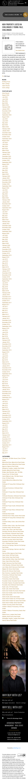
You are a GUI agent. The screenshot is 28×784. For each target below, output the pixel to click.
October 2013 (6, 395)
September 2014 (6, 374)
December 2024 (6, 132)
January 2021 (6, 223)
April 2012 (5, 431)
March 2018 (5, 291)
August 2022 (5, 188)
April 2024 (5, 148)
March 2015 (5, 362)
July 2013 (5, 401)
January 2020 (6, 247)
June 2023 (5, 168)
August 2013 (5, 399)
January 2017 (6, 318)
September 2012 (6, 421)
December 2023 (6, 156)
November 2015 (6, 346)
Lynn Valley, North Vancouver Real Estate (13, 567)
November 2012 (6, 417)
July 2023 (5, 166)
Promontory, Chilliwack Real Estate (11, 575)
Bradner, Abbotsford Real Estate (11, 470)
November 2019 (6, 251)
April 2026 (5, 103)
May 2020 (5, 239)
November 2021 (6, 204)
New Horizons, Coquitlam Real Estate (12, 573)
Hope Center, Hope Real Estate (10, 557)
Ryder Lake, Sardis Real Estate (10, 589)
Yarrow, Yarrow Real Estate (9, 620)
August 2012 (5, 423)
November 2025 (6, 111)
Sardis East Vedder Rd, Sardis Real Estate (13, 591)
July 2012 (5, 425)
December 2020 (6, 225)
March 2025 (5, 127)
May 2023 (5, 170)
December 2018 (6, 273)
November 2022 (6, 182)
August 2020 (5, 233)
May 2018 (5, 287)
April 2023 (5, 172)
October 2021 (6, 206)
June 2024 (5, 144)
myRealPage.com (17, 748)
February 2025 (6, 129)
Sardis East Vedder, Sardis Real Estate (12, 593)
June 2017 (5, 308)
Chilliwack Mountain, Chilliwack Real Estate (14, 496)
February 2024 (6, 152)
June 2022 (5, 192)
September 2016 (6, 326)
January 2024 (6, 154)
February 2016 (6, 340)
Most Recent (5, 93)
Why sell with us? (7, 712)
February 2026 (6, 107)
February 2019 (6, 269)
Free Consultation (7, 715)
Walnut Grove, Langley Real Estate (11, 614)
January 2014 (6, 389)
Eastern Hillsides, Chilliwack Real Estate (13, 535)
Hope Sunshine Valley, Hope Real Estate (13, 559)
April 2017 (5, 312)
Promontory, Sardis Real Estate (10, 579)
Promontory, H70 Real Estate (10, 577)
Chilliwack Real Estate (8, 513)
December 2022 (6, 180)
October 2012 (6, 419)
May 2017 (5, 310)
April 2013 (5, 407)
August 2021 (5, 210)
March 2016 (5, 338)
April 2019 (5, 265)
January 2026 (6, 109)
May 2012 (5, 429)
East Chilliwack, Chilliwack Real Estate (12, 533)
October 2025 (6, 113)
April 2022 (5, 196)
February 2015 (6, 364)
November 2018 (6, 275)
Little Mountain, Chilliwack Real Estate (12, 565)
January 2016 (6, 342)
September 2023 (6, 162)
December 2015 (6, 344)
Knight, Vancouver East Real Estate (11, 563)
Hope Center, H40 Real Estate (10, 555)
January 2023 (6, 178)
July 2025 (5, 119)
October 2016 (6, 324)
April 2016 (5, 336)
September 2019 (6, 255)
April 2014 (5, 383)
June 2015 (5, 356)
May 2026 (5, 101)
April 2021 (5, 217)
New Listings (5, 83)
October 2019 (6, 253)
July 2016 (5, 330)
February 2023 (6, 176)
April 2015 (5, 360)
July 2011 (5, 449)
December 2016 (6, 320)
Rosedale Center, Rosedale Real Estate (13, 581)
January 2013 (6, 413)
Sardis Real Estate (7, 594)
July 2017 (5, 306)
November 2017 (6, 298)
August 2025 (5, 117)
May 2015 (5, 358)
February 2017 (6, 316)
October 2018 (6, 277)
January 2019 (6, 271)
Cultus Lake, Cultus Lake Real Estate (12, 529)
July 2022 (5, 190)
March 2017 (5, 314)
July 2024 (5, 142)
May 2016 (5, 334)
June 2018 (5, 285)
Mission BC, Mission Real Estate (11, 571)
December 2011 (6, 439)
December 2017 (6, 296)
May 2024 (5, 146)
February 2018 (6, 293)
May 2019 (5, 263)
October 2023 (6, 160)
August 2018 (5, 281)
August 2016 (5, 328)
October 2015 (6, 348)
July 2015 (5, 354)
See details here (20, 50)
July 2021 (5, 212)
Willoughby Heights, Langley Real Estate (13, 618)
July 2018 (5, 283)
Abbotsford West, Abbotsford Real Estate (13, 464)
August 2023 (5, 164)
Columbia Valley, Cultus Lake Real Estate (13, 525)
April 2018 (5, 289)
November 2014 (6, 370)
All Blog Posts (6, 81)
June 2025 (5, 121)
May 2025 (5, 123)
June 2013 (5, 403)
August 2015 (5, 352)
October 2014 (6, 372)
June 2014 (5, 379)
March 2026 (5, 105)
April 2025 (5, 125)
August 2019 (5, 257)
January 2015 (6, 366)
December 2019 (6, 249)
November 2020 (6, 227)
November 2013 (6, 393)
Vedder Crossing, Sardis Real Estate (12, 604)
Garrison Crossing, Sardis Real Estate (12, 539)
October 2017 (6, 300)
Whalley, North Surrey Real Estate (11, 616)
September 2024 (6, 138)
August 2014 (5, 376)
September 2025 (6, 115)
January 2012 (6, 437)
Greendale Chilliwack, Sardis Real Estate (13, 541)
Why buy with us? (7, 700)
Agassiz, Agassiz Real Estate (10, 466)
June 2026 (5, 99)
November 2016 (6, 322)
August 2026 (5, 95)
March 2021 (5, 219)
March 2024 (5, 150)
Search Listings (21, 703)
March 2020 (5, 243)
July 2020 (5, 235)
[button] (7, 700)
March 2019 (5, 267)
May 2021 (5, 215)
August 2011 (5, 447)
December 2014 (6, 368)
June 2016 (5, 332)
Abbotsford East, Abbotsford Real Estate (13, 462)
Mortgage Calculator (8, 703)
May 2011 (5, 453)
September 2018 (6, 279)
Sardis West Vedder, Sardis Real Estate (13, 602)
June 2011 (5, 451)
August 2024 (5, 140)
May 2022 (5, 194)
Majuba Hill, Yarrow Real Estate (10, 569)
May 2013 (5, 405)
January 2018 (6, 294)
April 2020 (5, 241)
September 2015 (6, 350)
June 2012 (5, 427)
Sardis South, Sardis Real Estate (11, 596)
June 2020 (5, 237)
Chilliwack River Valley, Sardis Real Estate (13, 515)
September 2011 (6, 445)
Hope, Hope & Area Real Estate (10, 561)
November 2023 (6, 158)
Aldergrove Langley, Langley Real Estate (13, 468)
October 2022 (6, 184)
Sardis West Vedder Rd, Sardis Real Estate (14, 600)
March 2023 (5, 174)
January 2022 (6, 202)
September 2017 (6, 302)
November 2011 (6, 441)
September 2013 (6, 397)
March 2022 (5, 198)
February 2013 (6, 411)
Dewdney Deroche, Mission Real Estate (13, 531)
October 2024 (6, 136)
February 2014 (6, 387)
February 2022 (6, 200)
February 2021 (6, 221)
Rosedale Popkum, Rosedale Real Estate (13, 583)
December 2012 (6, 415)
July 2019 (5, 259)
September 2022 (6, 186)
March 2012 (5, 433)
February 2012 (6, 435)
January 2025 (6, 130)
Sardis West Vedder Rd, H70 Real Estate (13, 598)
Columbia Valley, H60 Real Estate (11, 527)
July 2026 (5, 97)
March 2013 (5, 409)
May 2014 (5, 381)
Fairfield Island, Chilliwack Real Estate (12, 537)
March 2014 (5, 385)
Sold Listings (5, 87)
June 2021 (5, 213)
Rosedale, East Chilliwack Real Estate (12, 585)
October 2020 (6, 229)
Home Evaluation (19, 712)
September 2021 (6, 208)
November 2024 (6, 134)
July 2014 (5, 377)
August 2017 (5, 304)
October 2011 (6, 443)
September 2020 (6, 231)
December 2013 (6, 391)
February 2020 (6, 245)
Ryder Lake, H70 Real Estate (10, 587)
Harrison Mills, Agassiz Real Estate (11, 553)
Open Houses (6, 85)
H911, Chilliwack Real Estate (10, 543)
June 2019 (5, 261)
